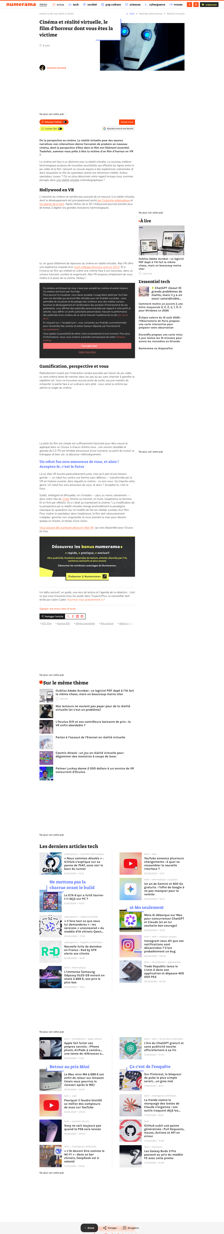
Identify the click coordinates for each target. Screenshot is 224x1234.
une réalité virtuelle (67, 180)
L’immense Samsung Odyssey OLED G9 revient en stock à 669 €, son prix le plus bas (84, 977)
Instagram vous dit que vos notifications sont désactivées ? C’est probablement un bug (164, 946)
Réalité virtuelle (176, 13)
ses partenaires (51, 329)
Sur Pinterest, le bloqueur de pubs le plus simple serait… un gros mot (162, 1077)
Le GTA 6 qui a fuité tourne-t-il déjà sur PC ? (84, 896)
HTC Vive (47, 623)
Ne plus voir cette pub (51, 114)
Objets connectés (85, 623)
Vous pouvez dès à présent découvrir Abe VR (66, 527)
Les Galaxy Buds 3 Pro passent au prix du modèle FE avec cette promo (163, 1154)
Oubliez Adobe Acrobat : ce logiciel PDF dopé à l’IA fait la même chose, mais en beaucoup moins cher (95, 692)
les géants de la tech (51, 204)
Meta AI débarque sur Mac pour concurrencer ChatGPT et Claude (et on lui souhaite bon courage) (164, 920)
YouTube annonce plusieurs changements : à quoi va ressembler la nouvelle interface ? (164, 864)
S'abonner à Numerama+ (84, 576)
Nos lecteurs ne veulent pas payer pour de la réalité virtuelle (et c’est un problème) (93, 707)
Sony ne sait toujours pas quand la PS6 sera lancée (82, 1127)
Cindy (65, 499)
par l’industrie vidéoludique (114, 200)
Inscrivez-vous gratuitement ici (85, 599)
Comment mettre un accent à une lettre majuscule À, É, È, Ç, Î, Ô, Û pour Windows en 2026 (161, 307)
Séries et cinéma (128, 623)
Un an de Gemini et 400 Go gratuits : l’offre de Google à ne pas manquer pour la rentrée (164, 889)
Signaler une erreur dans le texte (57, 608)
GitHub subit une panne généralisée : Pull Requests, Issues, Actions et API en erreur (164, 1131)
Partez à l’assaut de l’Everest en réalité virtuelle (90, 737)
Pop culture (107, 623)
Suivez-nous (127, 122)
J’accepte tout (89, 346)
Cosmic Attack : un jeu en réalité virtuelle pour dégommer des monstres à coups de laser (90, 754)
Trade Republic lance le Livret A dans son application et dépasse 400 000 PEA (164, 972)
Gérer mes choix (87, 352)
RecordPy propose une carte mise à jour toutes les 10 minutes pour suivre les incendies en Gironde (161, 338)
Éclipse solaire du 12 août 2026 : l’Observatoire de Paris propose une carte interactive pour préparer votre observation (160, 322)
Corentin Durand (56, 67)
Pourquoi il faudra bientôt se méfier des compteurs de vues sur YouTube (83, 1104)
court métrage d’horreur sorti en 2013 (96, 267)
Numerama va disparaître (156, 348)
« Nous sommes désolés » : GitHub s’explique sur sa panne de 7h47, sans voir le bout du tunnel (83, 864)
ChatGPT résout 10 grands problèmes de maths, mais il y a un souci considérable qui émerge (166, 293)
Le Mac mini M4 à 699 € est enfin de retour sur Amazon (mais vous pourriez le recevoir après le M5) (84, 1080)
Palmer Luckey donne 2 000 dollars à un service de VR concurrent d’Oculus (95, 770)
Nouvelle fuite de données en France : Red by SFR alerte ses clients (83, 950)
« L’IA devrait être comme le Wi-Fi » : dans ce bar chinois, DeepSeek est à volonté (84, 1156)
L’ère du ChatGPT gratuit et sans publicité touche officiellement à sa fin (164, 1046)
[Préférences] (196, 4)
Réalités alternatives (150, 13)
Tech (132, 13)
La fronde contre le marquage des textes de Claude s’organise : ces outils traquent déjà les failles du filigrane (161, 1105)
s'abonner (211, 4)
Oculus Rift (63, 623)
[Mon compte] (189, 4)
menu (43, 4)
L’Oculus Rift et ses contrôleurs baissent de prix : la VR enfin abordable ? (93, 723)
